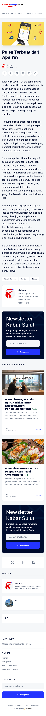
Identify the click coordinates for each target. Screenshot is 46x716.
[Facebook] (23, 562)
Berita (13, 13)
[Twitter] (12, 562)
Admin (9, 65)
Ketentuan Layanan (10, 669)
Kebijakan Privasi (9, 665)
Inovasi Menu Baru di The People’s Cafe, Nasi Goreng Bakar (21, 471)
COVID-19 (29, 13)
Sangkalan (7, 662)
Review (24, 279)
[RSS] (33, 562)
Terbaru (5, 13)
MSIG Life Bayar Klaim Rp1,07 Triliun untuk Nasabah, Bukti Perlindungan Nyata (19, 404)
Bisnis (20, 13)
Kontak (5, 658)
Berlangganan (23, 352)
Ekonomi (38, 13)
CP (7, 428)
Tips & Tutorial (10, 279)
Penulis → (6, 573)
